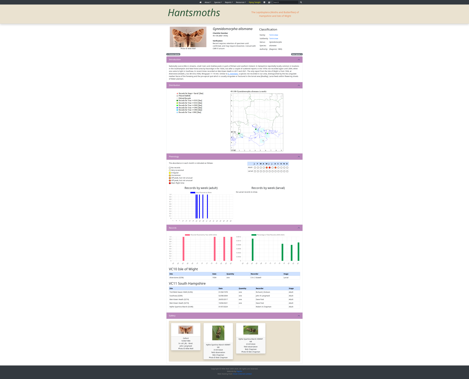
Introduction (175, 59)
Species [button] (217, 2)
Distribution (174, 85)
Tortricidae (273, 35)
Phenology (174, 156)
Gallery (172, 315)
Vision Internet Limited (242, 374)
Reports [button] (228, 2)
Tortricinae (273, 38)
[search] (301, 2)
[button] (269, 2)
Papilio (239, 371)
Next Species (297, 54)
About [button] (207, 2)
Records (172, 227)
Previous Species (173, 54)
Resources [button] (240, 2)
